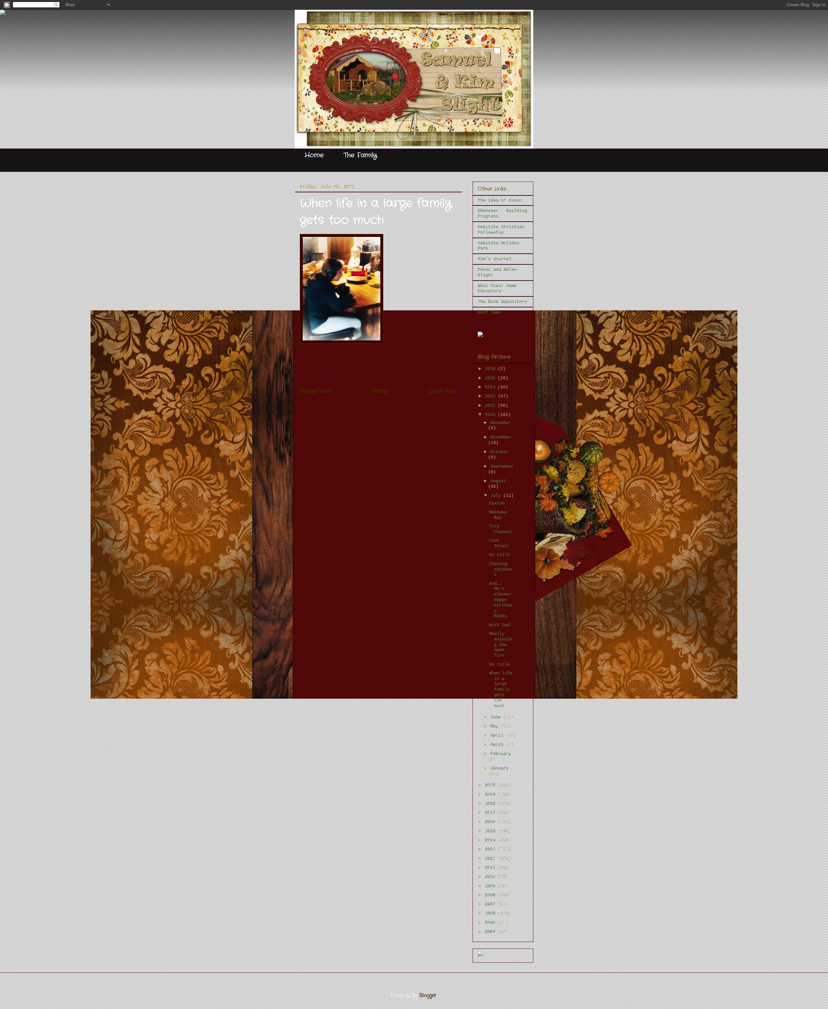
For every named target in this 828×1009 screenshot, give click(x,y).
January (499, 768)
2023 (491, 396)
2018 (491, 803)
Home (314, 155)
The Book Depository (502, 301)
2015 (491, 831)
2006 (491, 913)
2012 (491, 858)
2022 (491, 405)
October (499, 451)
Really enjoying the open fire (500, 644)
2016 (491, 821)
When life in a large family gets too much (500, 689)
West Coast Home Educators (497, 288)
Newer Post (315, 391)
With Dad (499, 624)
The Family (360, 155)
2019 (491, 794)
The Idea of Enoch (500, 200)
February (500, 753)
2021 (491, 414)
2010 (491, 876)
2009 (491, 886)
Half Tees (489, 312)
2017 (491, 812)
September (502, 466)
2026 (491, 368)
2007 (491, 904)
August (498, 480)
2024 (491, 387)
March (498, 744)
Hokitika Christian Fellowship (501, 229)
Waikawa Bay (498, 514)
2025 (491, 378)
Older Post (442, 391)
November (500, 437)
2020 (491, 785)
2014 (491, 840)
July (496, 495)
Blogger (428, 996)
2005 (491, 922)
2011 (491, 867)
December (500, 422)
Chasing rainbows (500, 569)
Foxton (497, 503)
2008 (491, 895)
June (496, 717)
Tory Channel (500, 529)
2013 (491, 849)
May (495, 726)
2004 (491, 931)
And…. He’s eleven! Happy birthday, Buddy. (500, 600)
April (498, 735)
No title (499, 554)
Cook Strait (499, 543)
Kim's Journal (494, 258)
